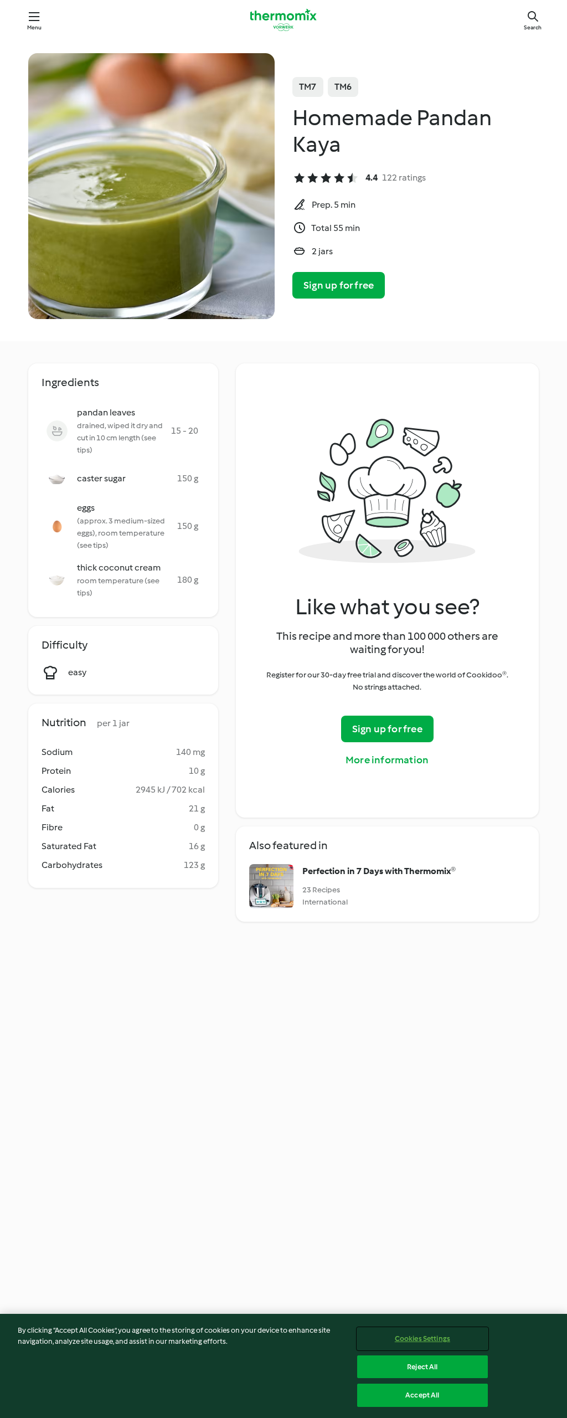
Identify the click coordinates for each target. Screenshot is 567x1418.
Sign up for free (338, 285)
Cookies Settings (422, 1338)
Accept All (422, 1395)
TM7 (308, 86)
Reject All (422, 1367)
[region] (283, 1366)
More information (387, 760)
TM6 (343, 86)
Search (533, 27)
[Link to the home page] (283, 20)
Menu (34, 27)
